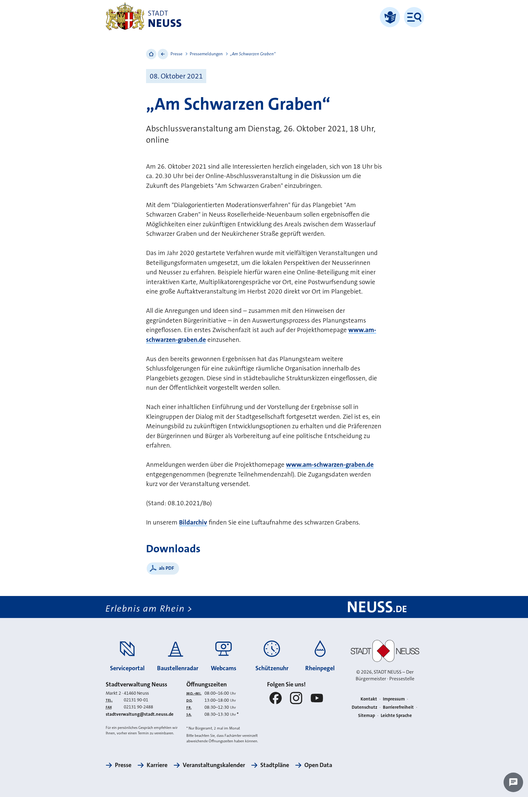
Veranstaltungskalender (214, 765)
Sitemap (366, 715)
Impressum (394, 699)
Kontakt (369, 699)
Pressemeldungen (206, 54)
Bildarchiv (193, 522)
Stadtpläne (274, 765)
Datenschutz (364, 707)
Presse (176, 54)
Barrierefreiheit (398, 707)
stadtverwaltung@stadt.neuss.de (140, 714)
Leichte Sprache (396, 715)
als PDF (166, 568)
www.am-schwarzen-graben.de (330, 464)
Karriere (157, 765)
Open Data (318, 765)
